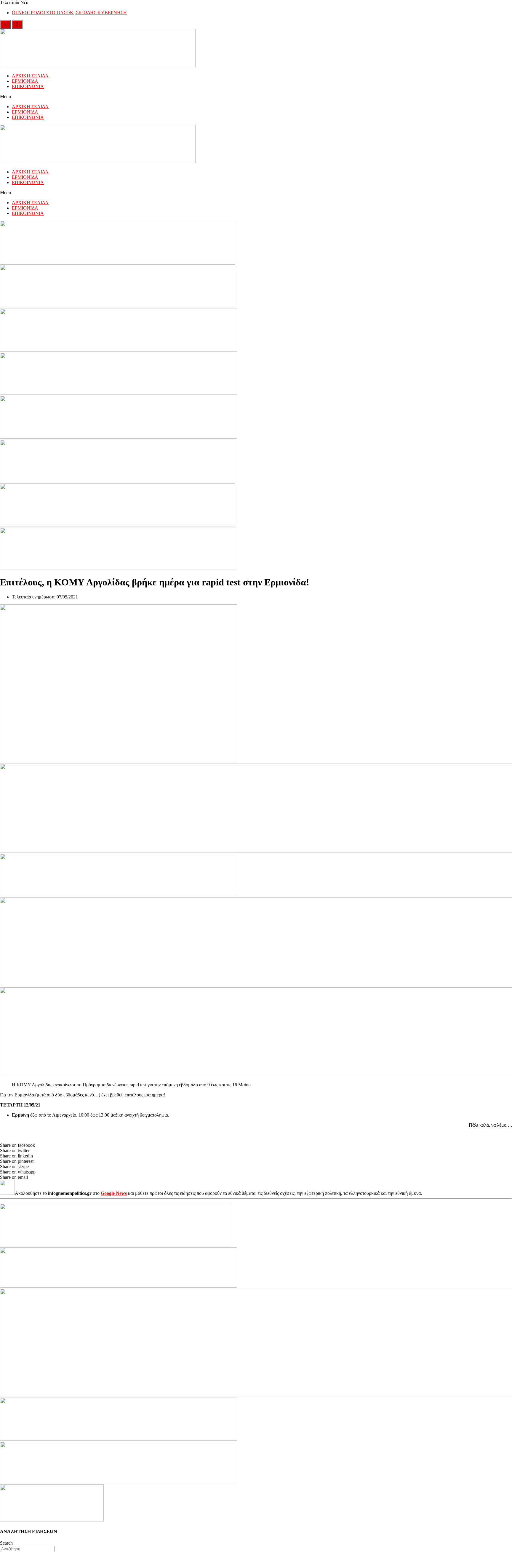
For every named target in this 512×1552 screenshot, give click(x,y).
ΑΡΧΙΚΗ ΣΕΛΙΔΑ (30, 75)
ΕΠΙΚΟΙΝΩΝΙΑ (28, 86)
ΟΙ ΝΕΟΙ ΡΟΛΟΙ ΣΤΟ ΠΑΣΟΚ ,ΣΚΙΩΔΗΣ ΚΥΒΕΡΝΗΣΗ (69, 12)
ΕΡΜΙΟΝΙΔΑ (25, 81)
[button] (256, 96)
